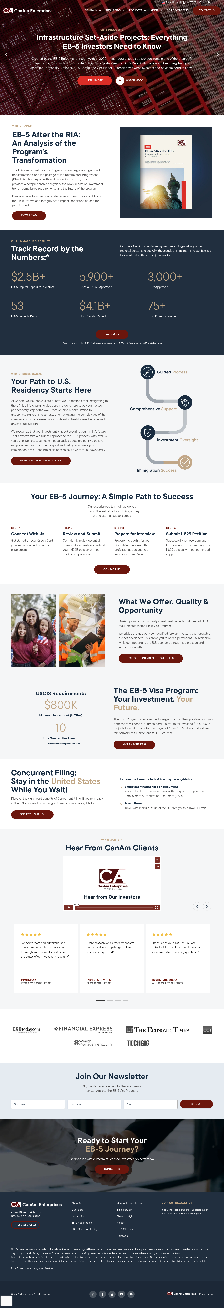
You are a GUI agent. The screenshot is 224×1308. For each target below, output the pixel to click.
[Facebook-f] (102, 1294)
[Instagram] (112, 1294)
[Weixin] (131, 1294)
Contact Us (207, 10)
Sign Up (196, 1104)
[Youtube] (121, 1294)
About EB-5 (113, 10)
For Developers (178, 10)
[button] (6, 55)
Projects (135, 10)
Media (154, 10)
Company (91, 10)
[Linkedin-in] (93, 1294)
